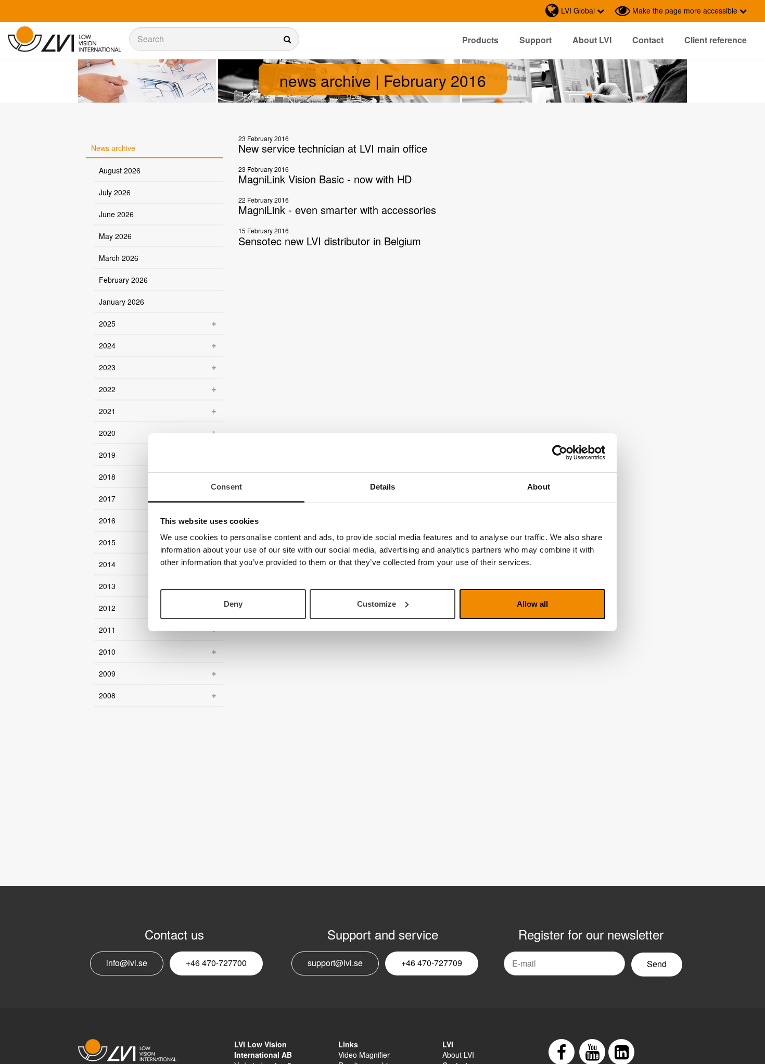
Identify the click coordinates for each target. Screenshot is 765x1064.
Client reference (715, 40)
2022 (107, 389)
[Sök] (214, 39)
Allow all (532, 603)
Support (535, 40)
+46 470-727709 (431, 963)
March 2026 (118, 258)
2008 (107, 695)
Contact (648, 40)
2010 (107, 651)
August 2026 (120, 170)
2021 (107, 411)
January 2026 (121, 301)
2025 (107, 323)
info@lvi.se (126, 963)
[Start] (64, 39)
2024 (107, 345)
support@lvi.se (335, 963)
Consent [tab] (226, 486)
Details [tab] (383, 486)
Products (480, 40)
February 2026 (123, 279)
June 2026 (116, 214)
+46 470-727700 (216, 963)
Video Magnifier (364, 1054)
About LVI (591, 40)
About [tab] (538, 486)
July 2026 (115, 192)
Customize (376, 603)
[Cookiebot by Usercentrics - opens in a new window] (559, 452)
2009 (107, 673)
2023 (107, 367)
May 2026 (115, 236)
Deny (233, 603)
